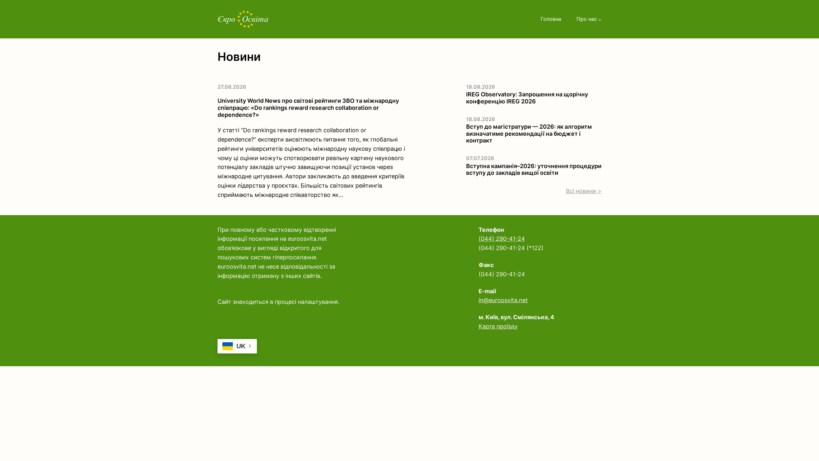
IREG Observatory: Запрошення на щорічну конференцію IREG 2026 (527, 98)
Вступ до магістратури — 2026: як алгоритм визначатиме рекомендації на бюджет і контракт (529, 133)
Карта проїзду (498, 326)
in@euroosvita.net (503, 300)
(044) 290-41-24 (502, 238)
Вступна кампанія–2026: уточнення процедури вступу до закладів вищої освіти (533, 169)
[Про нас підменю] (599, 19)
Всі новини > (583, 191)
